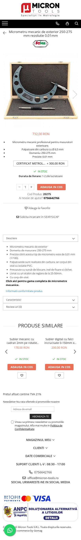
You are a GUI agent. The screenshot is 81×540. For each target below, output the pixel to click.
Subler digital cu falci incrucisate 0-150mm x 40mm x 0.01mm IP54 (59, 341)
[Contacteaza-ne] (57, 24)
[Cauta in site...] (76, 24)
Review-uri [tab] (14, 307)
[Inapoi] (3, 33)
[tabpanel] (40, 90)
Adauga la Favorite (39, 208)
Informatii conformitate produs (24, 291)
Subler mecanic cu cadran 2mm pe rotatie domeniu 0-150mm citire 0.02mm (22, 341)
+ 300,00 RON (41, 163)
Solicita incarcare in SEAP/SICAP (39, 217)
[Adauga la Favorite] (21, 375)
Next (75, 94)
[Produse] (5, 25)
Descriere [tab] (11, 238)
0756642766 (42, 472)
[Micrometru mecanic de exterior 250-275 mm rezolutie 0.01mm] (40, 90)
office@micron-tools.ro (43, 478)
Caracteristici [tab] (13, 299)
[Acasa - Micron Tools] (40, 10)
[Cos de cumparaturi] (67, 24)
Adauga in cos (51, 187)
